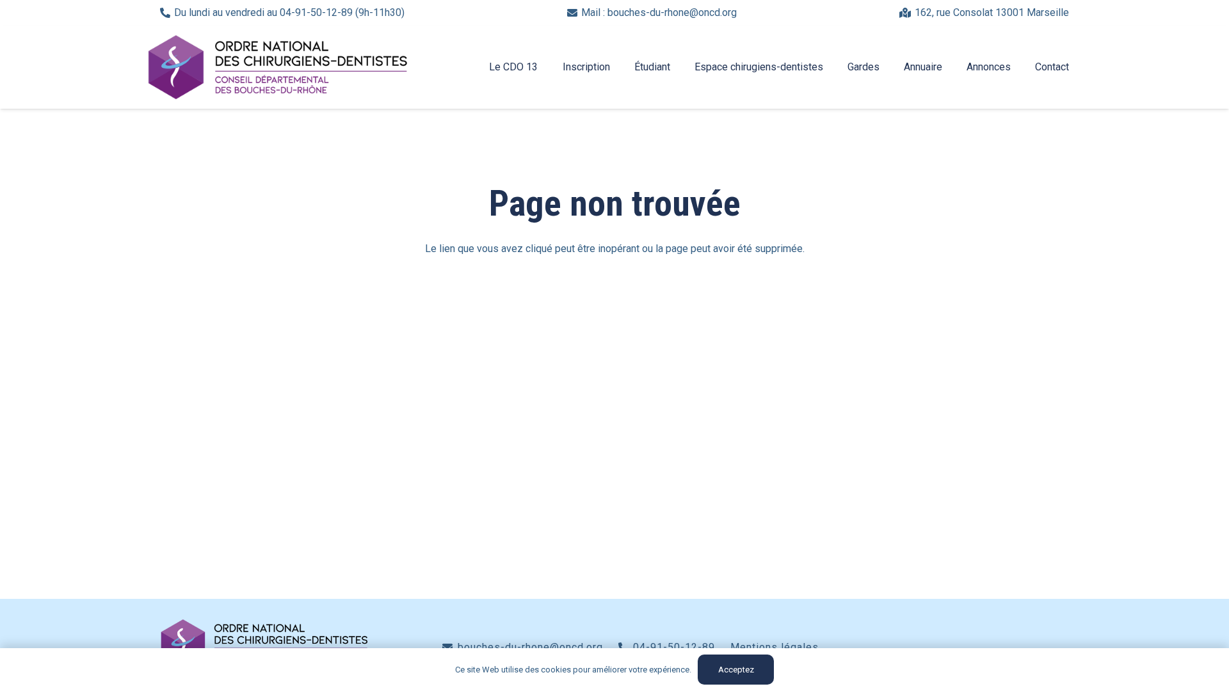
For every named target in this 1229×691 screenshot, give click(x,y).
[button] (544, 67)
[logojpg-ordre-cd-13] (277, 67)
